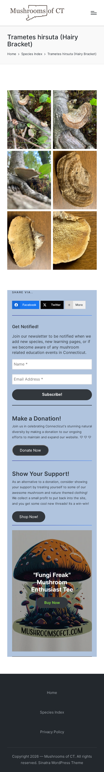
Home (52, 692)
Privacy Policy (52, 732)
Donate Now (30, 450)
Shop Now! (28, 516)
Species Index (52, 712)
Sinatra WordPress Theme (60, 762)
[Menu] (94, 13)
